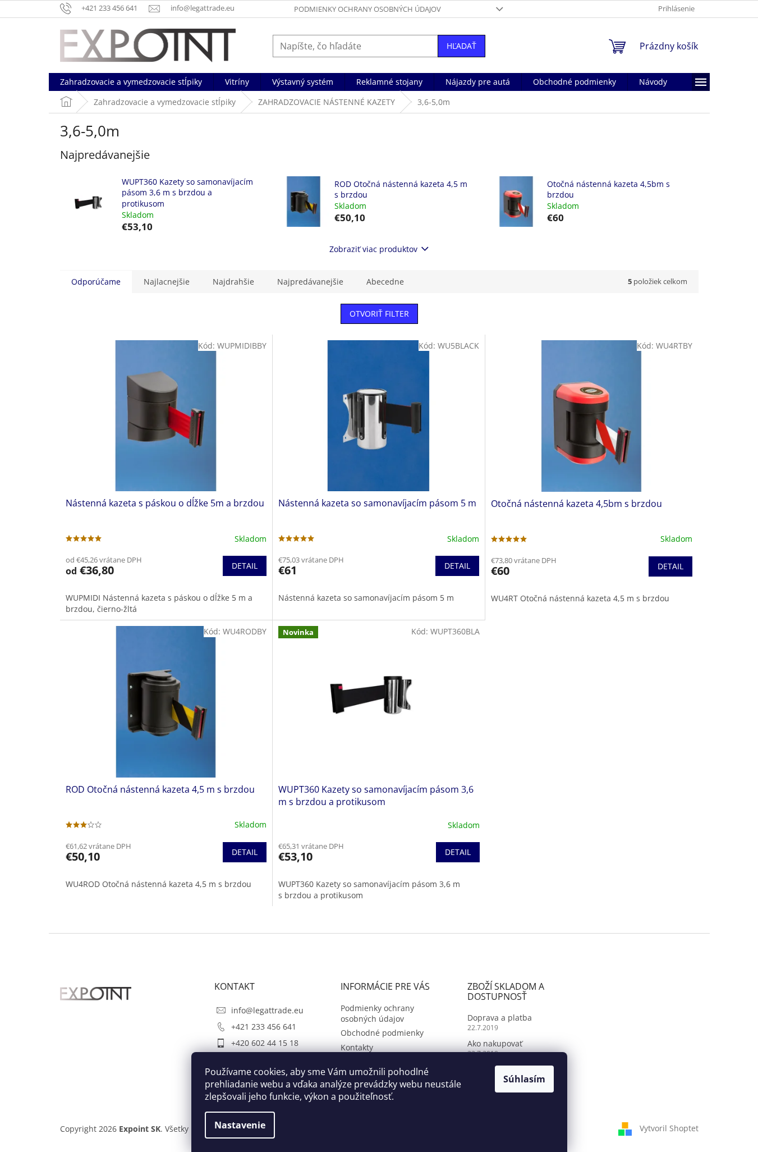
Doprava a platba (499, 1017)
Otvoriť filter (379, 313)
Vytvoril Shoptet (669, 1128)
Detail (245, 565)
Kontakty (357, 1047)
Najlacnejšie (167, 281)
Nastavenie (239, 1125)
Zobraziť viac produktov (373, 249)
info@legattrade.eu (267, 1010)
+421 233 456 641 (263, 1026)
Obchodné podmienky (382, 1032)
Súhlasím (524, 1079)
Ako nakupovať (494, 1043)
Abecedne (385, 281)
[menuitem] (131, 82)
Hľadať (461, 45)
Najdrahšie (233, 281)
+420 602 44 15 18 (264, 1042)
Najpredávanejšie (310, 281)
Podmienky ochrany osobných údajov (367, 9)
